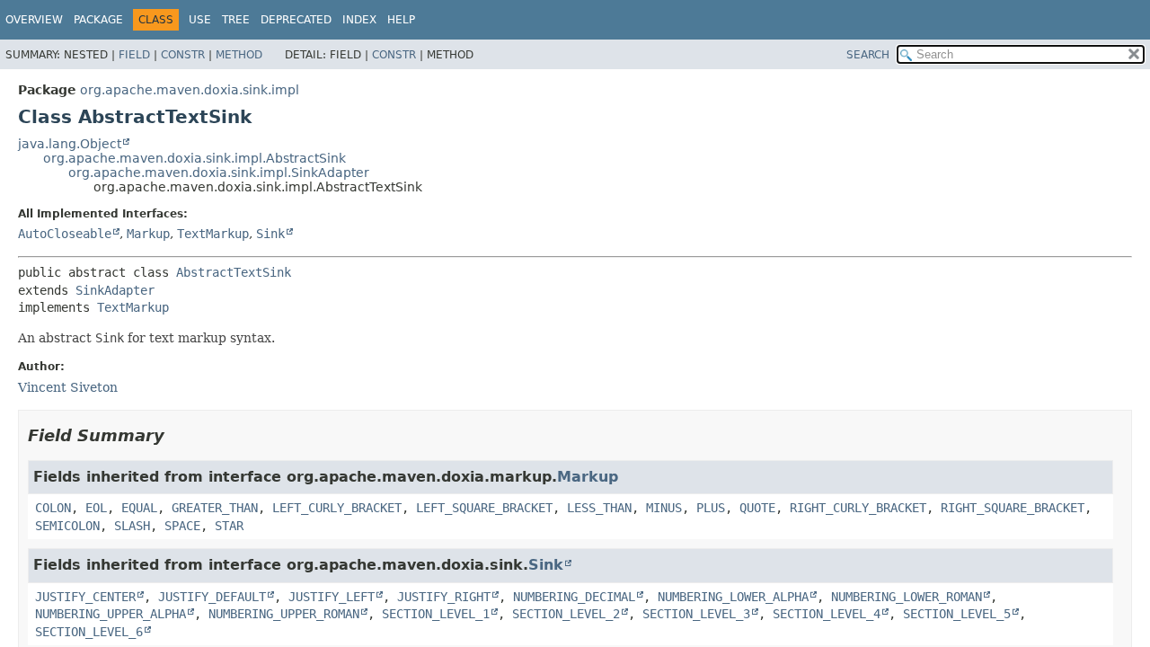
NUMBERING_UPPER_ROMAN (283, 614)
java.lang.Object (69, 144)
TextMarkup (213, 233)
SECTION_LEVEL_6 (89, 632)
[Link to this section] (177, 435)
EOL (96, 508)
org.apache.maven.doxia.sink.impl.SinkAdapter (218, 172)
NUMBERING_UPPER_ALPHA (110, 614)
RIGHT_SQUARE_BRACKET (1012, 508)
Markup (148, 233)
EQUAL (139, 508)
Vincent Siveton (68, 387)
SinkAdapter (115, 290)
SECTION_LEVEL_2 (566, 614)
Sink (270, 233)
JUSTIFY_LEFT (331, 596)
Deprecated (296, 19)
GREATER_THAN (215, 508)
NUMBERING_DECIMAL (574, 596)
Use (200, 19)
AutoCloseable (64, 233)
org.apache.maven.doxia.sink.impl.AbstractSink (194, 158)
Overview (34, 19)
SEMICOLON (67, 525)
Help (401, 19)
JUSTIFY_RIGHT (444, 596)
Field (134, 55)
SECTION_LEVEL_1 (436, 614)
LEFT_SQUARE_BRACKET (484, 508)
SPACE (182, 525)
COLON (53, 508)
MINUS (664, 508)
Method (239, 55)
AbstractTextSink (233, 272)
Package (98, 19)
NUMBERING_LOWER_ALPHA (733, 596)
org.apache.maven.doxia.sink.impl (189, 90)
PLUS (710, 508)
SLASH (132, 525)
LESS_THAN (599, 508)
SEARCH (867, 55)
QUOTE (757, 508)
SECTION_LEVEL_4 (826, 614)
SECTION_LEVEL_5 (957, 614)
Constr (183, 55)
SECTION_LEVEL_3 (696, 614)
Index (359, 19)
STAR (229, 525)
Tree (236, 19)
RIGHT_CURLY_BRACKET (858, 508)
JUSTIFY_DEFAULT (212, 596)
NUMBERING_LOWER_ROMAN (906, 596)
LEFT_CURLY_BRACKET (337, 508)
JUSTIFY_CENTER (85, 596)
